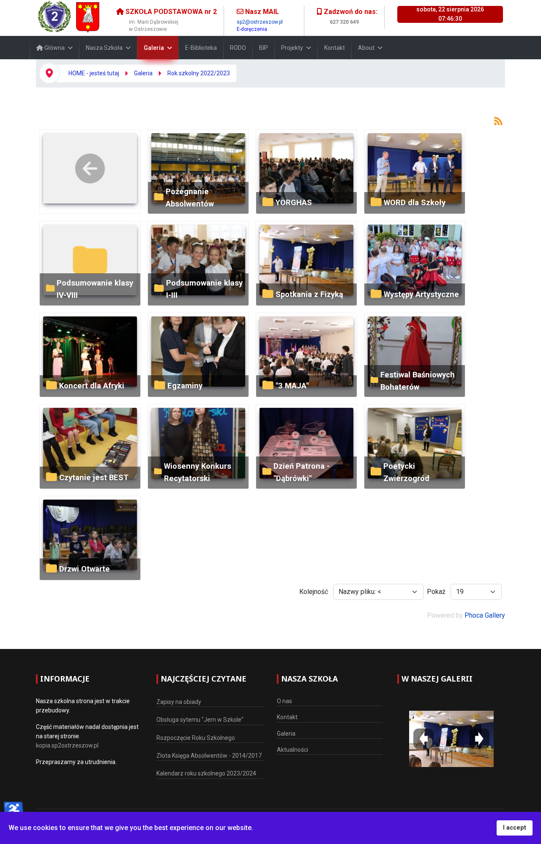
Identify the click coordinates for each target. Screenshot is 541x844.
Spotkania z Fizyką (309, 294)
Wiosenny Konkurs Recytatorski (197, 472)
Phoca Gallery (484, 615)
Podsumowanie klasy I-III (204, 289)
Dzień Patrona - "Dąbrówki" (301, 472)
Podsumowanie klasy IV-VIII (95, 289)
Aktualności (292, 749)
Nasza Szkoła (104, 47)
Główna (54, 47)
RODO (238, 47)
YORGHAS (294, 202)
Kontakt (334, 47)
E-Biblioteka (201, 47)
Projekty (292, 47)
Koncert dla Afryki (91, 385)
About (366, 47)
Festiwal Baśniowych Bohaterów (417, 380)
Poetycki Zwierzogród (406, 472)
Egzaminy (184, 385)
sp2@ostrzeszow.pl (260, 22)
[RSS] (498, 120)
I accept (514, 827)
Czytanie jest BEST (93, 477)
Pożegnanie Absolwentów (190, 197)
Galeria (154, 47)
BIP (263, 47)
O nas (284, 701)
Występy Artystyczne (421, 294)
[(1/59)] (451, 738)
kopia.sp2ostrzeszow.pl (67, 745)
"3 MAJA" (292, 385)
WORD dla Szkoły (414, 202)
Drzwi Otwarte (84, 568)
